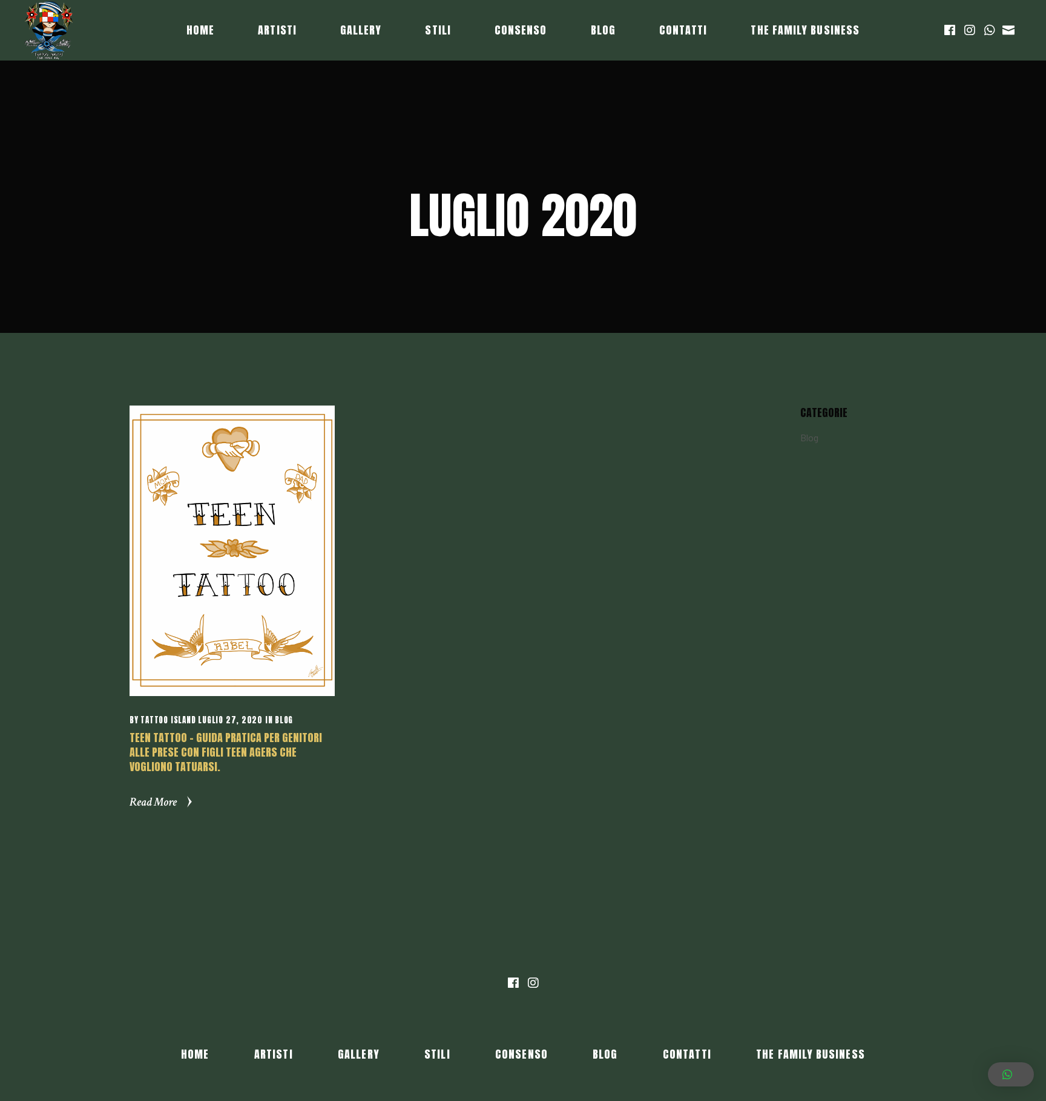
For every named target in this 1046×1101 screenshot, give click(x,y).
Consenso (521, 1054)
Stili (437, 1054)
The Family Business (810, 1054)
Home (195, 1054)
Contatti (687, 1054)
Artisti (273, 1054)
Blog (284, 720)
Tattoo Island (168, 720)
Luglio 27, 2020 (230, 720)
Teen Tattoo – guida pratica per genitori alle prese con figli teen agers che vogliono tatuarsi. (226, 752)
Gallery (359, 1054)
